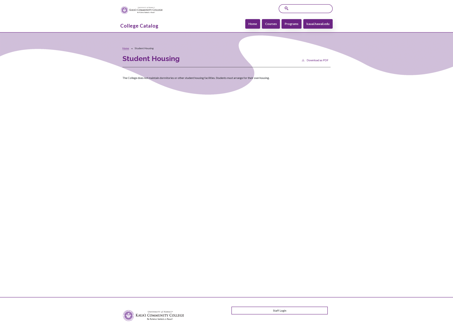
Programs (291, 24)
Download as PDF (317, 60)
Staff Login (279, 310)
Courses (271, 24)
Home (252, 24)
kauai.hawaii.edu (317, 24)
